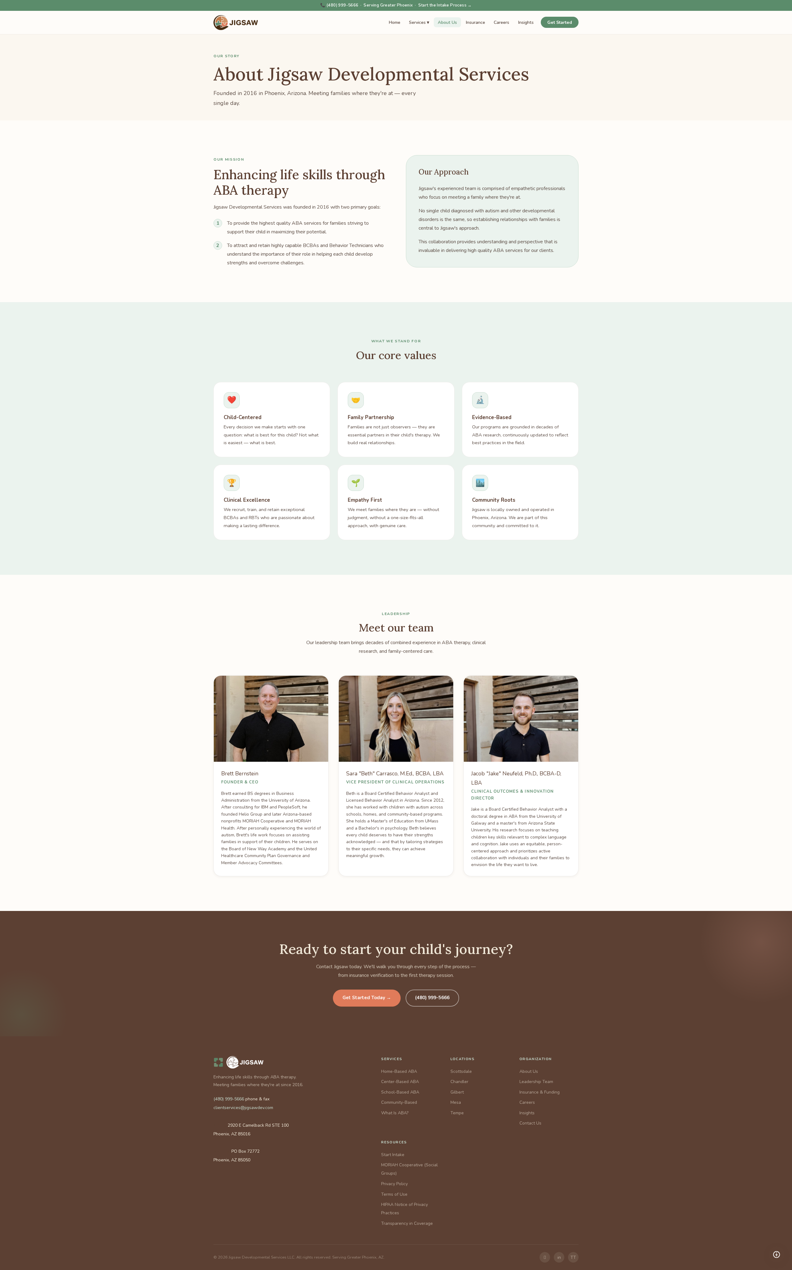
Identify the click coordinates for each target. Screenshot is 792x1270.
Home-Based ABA (399, 1071)
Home (394, 22)
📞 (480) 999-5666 (339, 5)
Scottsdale (461, 1071)
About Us (447, 22)
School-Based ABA (400, 1092)
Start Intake (392, 1155)
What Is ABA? (394, 1113)
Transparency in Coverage (407, 1223)
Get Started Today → (366, 998)
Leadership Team (536, 1082)
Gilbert (457, 1092)
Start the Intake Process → (445, 5)
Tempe (457, 1113)
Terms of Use (394, 1194)
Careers (501, 22)
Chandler (459, 1082)
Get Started (559, 22)
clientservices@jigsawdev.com (243, 1108)
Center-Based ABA (400, 1082)
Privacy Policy (394, 1184)
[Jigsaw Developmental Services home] (235, 22)
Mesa (455, 1102)
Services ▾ (419, 22)
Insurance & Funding (539, 1092)
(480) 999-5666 (432, 998)
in (559, 1257)
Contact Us (530, 1123)
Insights (526, 22)
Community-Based (399, 1102)
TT (573, 1257)
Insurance (475, 22)
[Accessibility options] (776, 1254)
